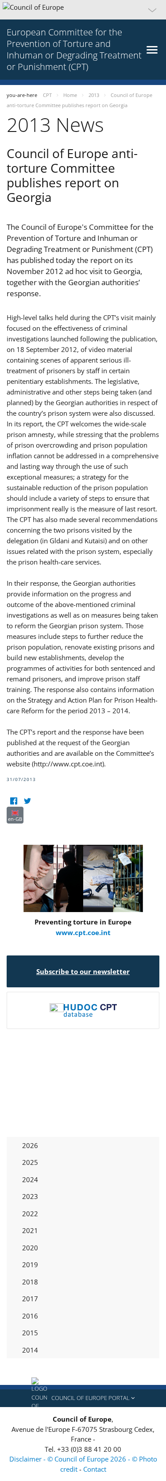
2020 (30, 1247)
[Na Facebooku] (13, 801)
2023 (30, 1196)
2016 (30, 1315)
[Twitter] (27, 801)
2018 (30, 1281)
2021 (30, 1230)
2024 (30, 1179)
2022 (30, 1213)
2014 (30, 1350)
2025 (30, 1162)
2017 (30, 1298)
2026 (30, 1145)
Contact (94, 1469)
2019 (30, 1264)
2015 (30, 1332)
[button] (83, 9)
